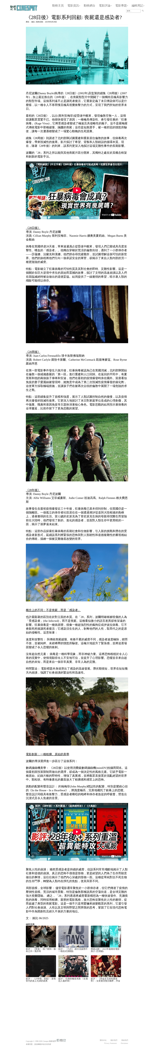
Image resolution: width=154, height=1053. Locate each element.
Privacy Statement (110, 1043)
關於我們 (114, 1040)
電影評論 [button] (104, 5)
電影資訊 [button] (73, 5)
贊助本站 (103, 1040)
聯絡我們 (124, 1040)
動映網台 (89, 5)
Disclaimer (124, 1043)
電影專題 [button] (121, 5)
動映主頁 (58, 5)
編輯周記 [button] (137, 5)
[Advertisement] (77, 1002)
